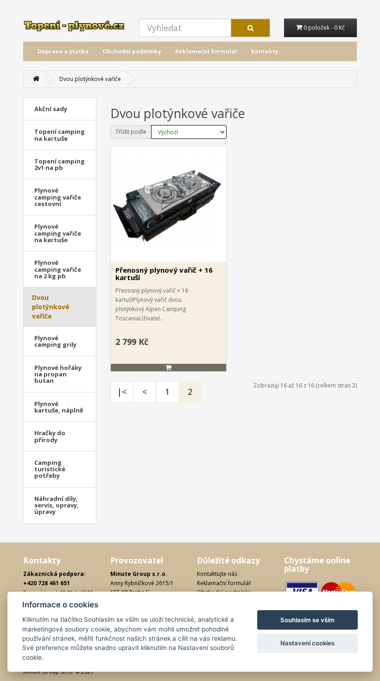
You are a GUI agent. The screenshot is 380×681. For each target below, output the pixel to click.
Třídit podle (130, 132)
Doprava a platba (63, 51)
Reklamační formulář (206, 51)
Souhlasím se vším (307, 620)
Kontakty (265, 51)
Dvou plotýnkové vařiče (90, 79)
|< (122, 391)
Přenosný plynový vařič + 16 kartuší (164, 273)
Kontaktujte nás (217, 574)
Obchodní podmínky (131, 51)
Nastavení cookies (307, 643)
